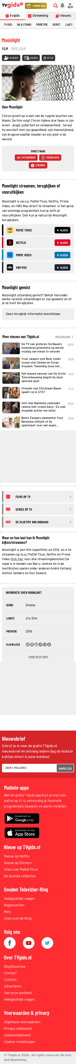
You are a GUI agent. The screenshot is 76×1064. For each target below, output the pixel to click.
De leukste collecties (20, 876)
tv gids (8, 24)
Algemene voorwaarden (22, 1022)
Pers (7, 912)
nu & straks (24, 24)
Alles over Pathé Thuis (21, 870)
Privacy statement (18, 1029)
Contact (10, 973)
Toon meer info (38, 657)
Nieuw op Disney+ (18, 863)
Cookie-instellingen (19, 1042)
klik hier (17, 559)
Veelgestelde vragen (19, 899)
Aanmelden (65, 768)
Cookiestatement (17, 1035)
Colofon (10, 980)
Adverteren (12, 986)
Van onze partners (18, 993)
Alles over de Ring (18, 919)
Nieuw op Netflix (17, 856)
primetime (42, 24)
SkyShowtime (15, 967)
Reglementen (14, 905)
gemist (56, 24)
